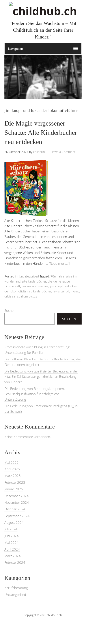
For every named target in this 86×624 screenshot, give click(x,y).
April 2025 (12, 469)
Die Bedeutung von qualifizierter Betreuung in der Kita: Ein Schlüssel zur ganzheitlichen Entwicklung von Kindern (41, 376)
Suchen (9, 310)
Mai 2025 (11, 462)
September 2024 (17, 516)
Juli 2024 (10, 529)
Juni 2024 (11, 536)
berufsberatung (16, 588)
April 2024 (12, 549)
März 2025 (12, 475)
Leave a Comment (62, 152)
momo (75, 291)
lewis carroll (61, 291)
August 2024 (14, 522)
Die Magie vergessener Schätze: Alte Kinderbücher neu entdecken (40, 132)
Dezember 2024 (16, 496)
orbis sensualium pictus (20, 296)
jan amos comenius (35, 286)
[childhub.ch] (43, 11)
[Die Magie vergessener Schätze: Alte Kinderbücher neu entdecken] (26, 215)
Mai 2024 (11, 542)
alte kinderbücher (34, 281)
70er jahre (57, 276)
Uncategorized (29, 276)
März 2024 (12, 556)
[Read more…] (59, 263)
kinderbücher (42, 291)
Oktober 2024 (14, 509)
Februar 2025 (14, 482)
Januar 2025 (13, 489)
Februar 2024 (14, 562)
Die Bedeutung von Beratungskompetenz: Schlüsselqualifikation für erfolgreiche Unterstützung (35, 393)
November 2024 (16, 502)
